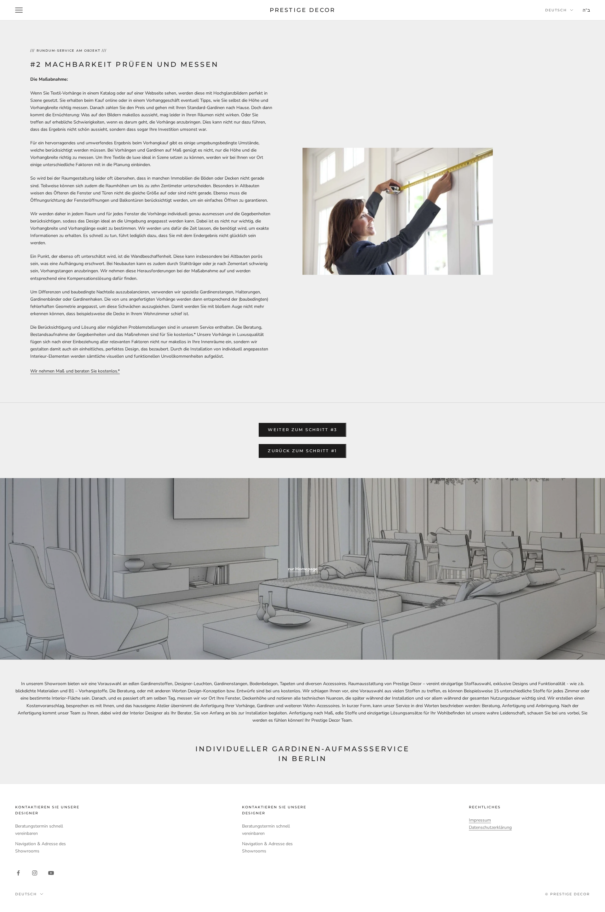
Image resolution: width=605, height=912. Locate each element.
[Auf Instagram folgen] (35, 873)
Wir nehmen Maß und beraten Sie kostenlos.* (75, 371)
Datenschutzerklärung (490, 827)
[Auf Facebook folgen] (18, 873)
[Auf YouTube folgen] (51, 873)
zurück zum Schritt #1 (302, 450)
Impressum (480, 820)
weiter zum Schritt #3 (302, 429)
